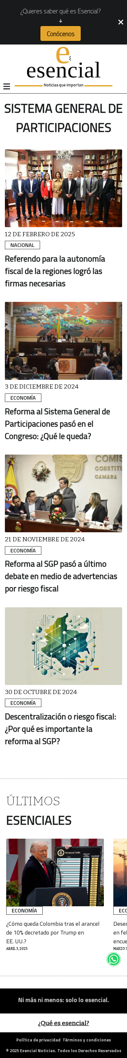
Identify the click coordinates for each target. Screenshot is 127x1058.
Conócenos (61, 33)
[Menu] (6, 86)
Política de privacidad (38, 1040)
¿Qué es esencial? (63, 1023)
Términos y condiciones (87, 1040)
